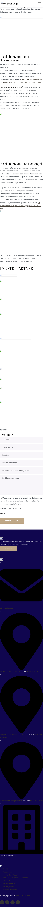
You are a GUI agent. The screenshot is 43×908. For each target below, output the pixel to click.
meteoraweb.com (23, 896)
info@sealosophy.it (7, 608)
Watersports (8, 872)
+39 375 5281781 (33, 671)
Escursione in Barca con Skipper (15, 878)
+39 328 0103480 (36, 801)
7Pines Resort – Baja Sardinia (11, 801)
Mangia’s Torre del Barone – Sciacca (14, 734)
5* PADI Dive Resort (10, 875)
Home (5, 869)
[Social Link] (2, 902)
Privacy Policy (8, 887)
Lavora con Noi (9, 884)
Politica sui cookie (10, 890)
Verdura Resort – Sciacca (10, 671)
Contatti (6, 881)
